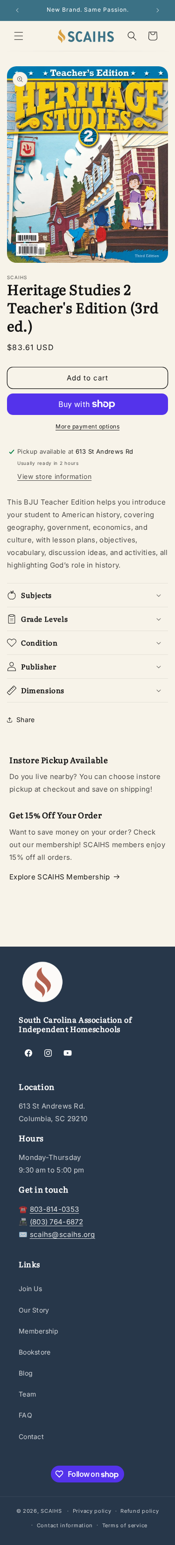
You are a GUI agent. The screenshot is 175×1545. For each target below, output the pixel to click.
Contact (31, 1436)
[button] (18, 36)
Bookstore (35, 1352)
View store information (54, 476)
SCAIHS (51, 1511)
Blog (26, 1373)
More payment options (87, 426)
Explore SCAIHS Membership (59, 876)
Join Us (30, 1288)
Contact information (65, 1525)
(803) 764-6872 (56, 1221)
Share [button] (25, 719)
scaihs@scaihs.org (62, 1234)
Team (27, 1394)
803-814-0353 (54, 1209)
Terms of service (124, 1525)
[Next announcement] (157, 10)
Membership (38, 1331)
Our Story (34, 1310)
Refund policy (139, 1511)
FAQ (25, 1415)
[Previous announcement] (17, 10)
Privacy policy (92, 1511)
